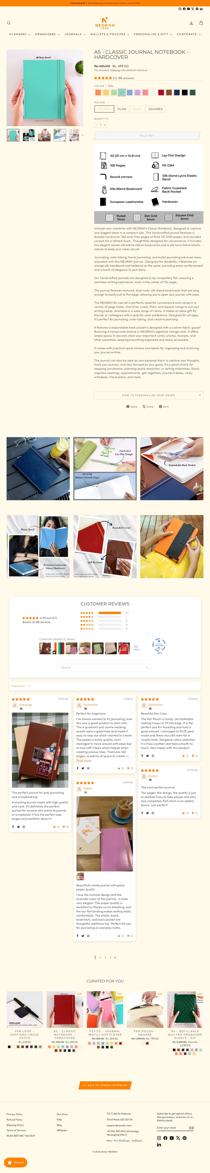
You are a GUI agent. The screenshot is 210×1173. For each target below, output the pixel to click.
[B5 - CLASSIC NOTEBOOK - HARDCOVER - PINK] (76, 1046)
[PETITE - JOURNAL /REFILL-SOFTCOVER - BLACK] (107, 1047)
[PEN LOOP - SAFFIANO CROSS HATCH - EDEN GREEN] (35, 1046)
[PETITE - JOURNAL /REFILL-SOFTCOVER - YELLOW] (111, 1043)
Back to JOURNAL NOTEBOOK (107, 1085)
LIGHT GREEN (114, 92)
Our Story (62, 1114)
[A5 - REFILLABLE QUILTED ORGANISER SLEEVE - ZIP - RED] (185, 1053)
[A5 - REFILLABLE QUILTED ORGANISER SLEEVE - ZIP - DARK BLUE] (183, 1049)
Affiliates (62, 1130)
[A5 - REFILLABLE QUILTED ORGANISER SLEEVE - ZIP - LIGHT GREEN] (200, 1049)
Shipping (115, 70)
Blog (59, 1125)
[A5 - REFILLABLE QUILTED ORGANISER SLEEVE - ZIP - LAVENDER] (191, 1049)
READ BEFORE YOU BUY (21, 1135)
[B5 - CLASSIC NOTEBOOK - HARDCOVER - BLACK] (69, 1050)
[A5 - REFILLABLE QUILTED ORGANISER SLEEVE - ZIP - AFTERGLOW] (169, 1049)
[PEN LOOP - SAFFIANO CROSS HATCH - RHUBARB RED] (27, 1046)
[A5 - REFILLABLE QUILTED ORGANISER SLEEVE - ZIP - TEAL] (189, 1053)
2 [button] (100, 957)
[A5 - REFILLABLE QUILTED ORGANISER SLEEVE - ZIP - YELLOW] (194, 1053)
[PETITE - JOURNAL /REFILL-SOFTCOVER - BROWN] (98, 1047)
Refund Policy (14, 1119)
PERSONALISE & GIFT (151, 34)
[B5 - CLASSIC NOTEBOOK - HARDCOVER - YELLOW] (53, 1046)
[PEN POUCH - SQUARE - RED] (147, 1043)
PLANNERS (19, 34)
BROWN (169, 92)
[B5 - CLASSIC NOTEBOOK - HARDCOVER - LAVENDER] (71, 1046)
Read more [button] (83, 760)
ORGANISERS (46, 34)
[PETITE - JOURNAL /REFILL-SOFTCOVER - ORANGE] (116, 1043)
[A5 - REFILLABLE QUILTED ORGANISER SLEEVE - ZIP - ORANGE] (176, 1053)
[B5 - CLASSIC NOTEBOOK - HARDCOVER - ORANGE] (49, 1046)
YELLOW (106, 92)
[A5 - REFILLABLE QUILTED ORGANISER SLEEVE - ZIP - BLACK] (174, 1049)
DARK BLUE (177, 92)
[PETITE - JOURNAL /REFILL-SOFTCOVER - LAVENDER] (93, 1043)
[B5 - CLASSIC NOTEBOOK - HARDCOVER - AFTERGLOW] (80, 1046)
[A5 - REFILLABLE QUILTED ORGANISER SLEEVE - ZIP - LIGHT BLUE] (196, 1049)
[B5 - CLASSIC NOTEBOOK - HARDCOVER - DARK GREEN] (73, 1050)
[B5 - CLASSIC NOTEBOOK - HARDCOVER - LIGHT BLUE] (67, 1046)
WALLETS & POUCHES (108, 34)
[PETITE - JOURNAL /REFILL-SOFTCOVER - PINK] (89, 1043)
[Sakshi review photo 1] (104, 834)
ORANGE (98, 92)
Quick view (25, 1024)
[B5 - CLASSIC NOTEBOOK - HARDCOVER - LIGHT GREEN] (58, 1046)
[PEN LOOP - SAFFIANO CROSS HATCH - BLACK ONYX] (9, 1046)
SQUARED (155, 109)
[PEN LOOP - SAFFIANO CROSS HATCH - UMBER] (18, 1046)
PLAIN (122, 109)
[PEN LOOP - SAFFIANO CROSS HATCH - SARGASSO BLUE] (31, 1046)
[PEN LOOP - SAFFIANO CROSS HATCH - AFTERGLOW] (13, 1046)
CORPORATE (187, 34)
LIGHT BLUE (129, 92)
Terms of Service (16, 1130)
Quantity (101, 118)
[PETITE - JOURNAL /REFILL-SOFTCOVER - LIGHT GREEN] (107, 1043)
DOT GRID (104, 109)
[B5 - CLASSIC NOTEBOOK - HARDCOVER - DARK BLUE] (64, 1050)
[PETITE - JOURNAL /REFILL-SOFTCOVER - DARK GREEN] (111, 1047)
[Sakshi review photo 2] (80, 876)
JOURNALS (73, 34)
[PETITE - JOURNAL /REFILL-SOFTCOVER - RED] (120, 1043)
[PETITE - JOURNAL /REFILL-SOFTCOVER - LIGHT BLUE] (102, 1043)
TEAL (121, 92)
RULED (137, 109)
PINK (145, 92)
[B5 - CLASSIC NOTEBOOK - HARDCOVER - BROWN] (60, 1050)
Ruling (99, 102)
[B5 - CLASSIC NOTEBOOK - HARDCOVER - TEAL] (62, 1046)
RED (161, 92)
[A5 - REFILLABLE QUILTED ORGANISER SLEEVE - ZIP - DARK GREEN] (187, 1049)
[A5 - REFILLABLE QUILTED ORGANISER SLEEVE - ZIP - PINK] (180, 1053)
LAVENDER (137, 92)
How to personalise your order (148, 395)
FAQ (59, 1119)
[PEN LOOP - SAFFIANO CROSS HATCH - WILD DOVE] (40, 1046)
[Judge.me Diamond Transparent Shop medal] (159, 644)
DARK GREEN (192, 92)
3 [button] (105, 957)
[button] (103, 78)
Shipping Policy (15, 1125)
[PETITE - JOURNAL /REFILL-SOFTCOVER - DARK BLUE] (102, 1047)
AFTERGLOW (153, 92)
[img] (21, 699)
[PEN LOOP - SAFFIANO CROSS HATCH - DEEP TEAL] (22, 1046)
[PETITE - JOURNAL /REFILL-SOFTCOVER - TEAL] (98, 1043)
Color (104, 85)
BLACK (184, 92)
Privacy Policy (15, 1114)
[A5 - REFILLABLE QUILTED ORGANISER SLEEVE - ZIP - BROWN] (178, 1049)
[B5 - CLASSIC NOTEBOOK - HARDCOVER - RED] (56, 1050)
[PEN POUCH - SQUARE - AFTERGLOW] (142, 1043)
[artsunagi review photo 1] (40, 750)
